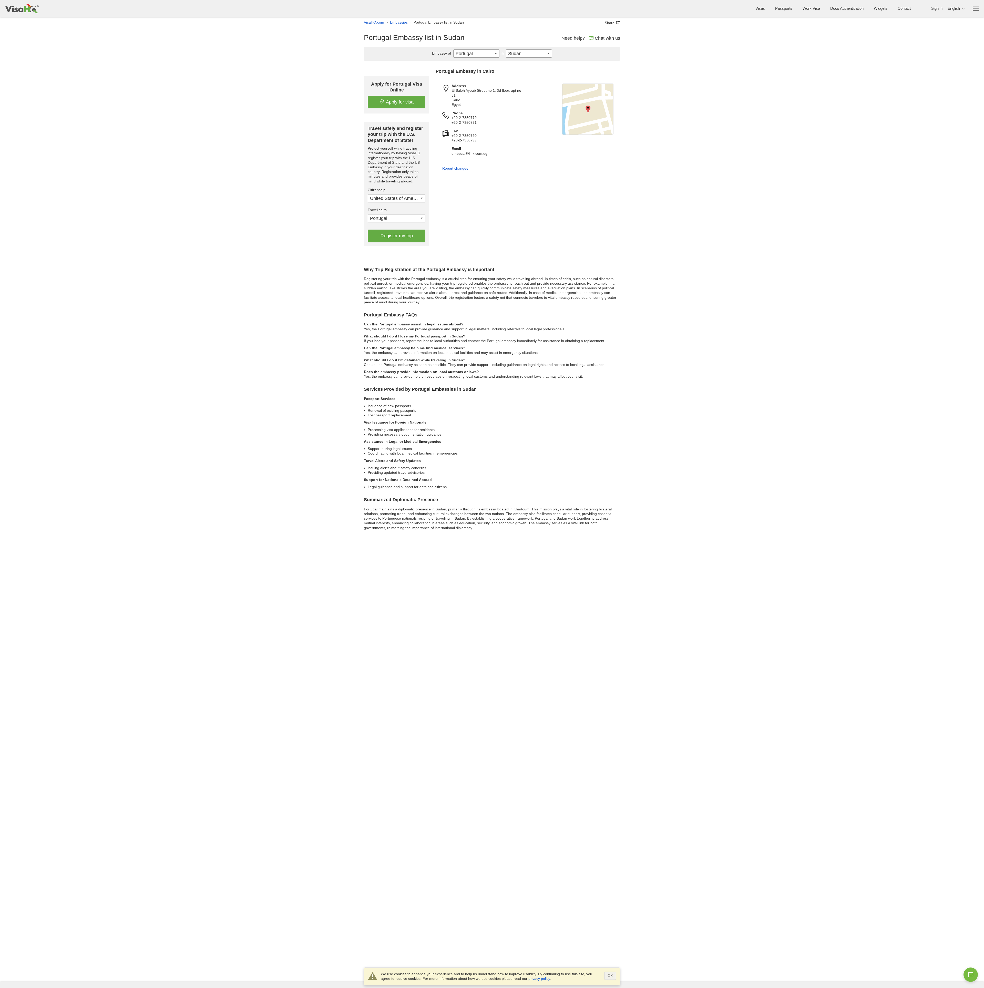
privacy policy (539, 978)
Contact (904, 8)
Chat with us (607, 38)
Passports (783, 8)
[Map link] (587, 109)
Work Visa (811, 8)
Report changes (455, 168)
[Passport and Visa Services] (22, 8)
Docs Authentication (847, 8)
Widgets (880, 8)
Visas (760, 8)
